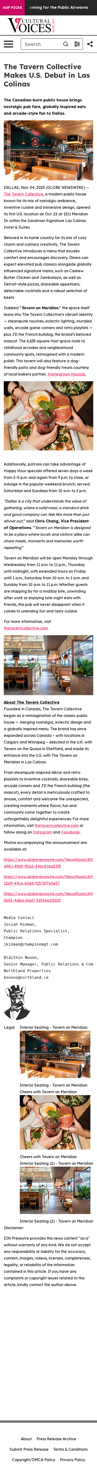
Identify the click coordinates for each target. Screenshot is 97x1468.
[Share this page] (90, 44)
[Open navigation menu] (8, 44)
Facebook (70, 832)
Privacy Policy (72, 1459)
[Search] (65, 44)
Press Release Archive (56, 1438)
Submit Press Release (29, 1449)
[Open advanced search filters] (77, 44)
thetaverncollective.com (26, 628)
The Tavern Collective (23, 194)
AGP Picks (12, 7)
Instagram (42, 832)
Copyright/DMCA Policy (33, 1459)
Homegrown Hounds (66, 374)
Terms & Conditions (70, 1449)
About (26, 1438)
